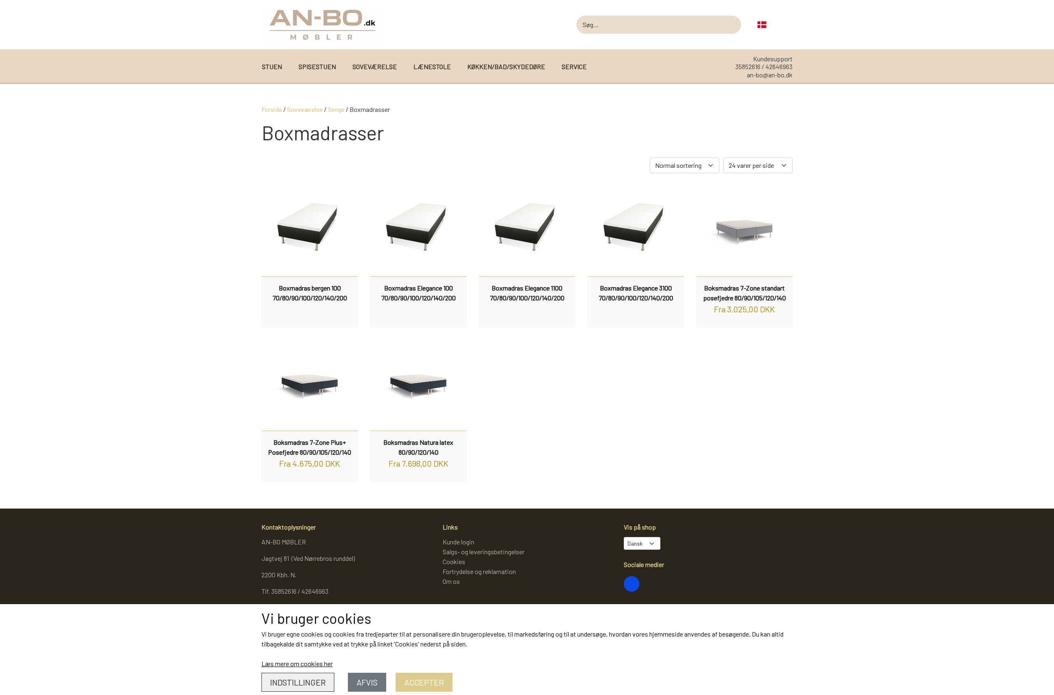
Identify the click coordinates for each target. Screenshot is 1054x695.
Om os (451, 581)
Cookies (454, 561)
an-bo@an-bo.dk (770, 75)
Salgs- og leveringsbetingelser (484, 552)
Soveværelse (305, 109)
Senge (336, 109)
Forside (271, 109)
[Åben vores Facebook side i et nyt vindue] (631, 584)
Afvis (367, 682)
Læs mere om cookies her (297, 663)
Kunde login (458, 542)
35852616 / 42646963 (764, 66)
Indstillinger (298, 682)
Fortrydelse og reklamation (479, 571)
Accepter (424, 682)
